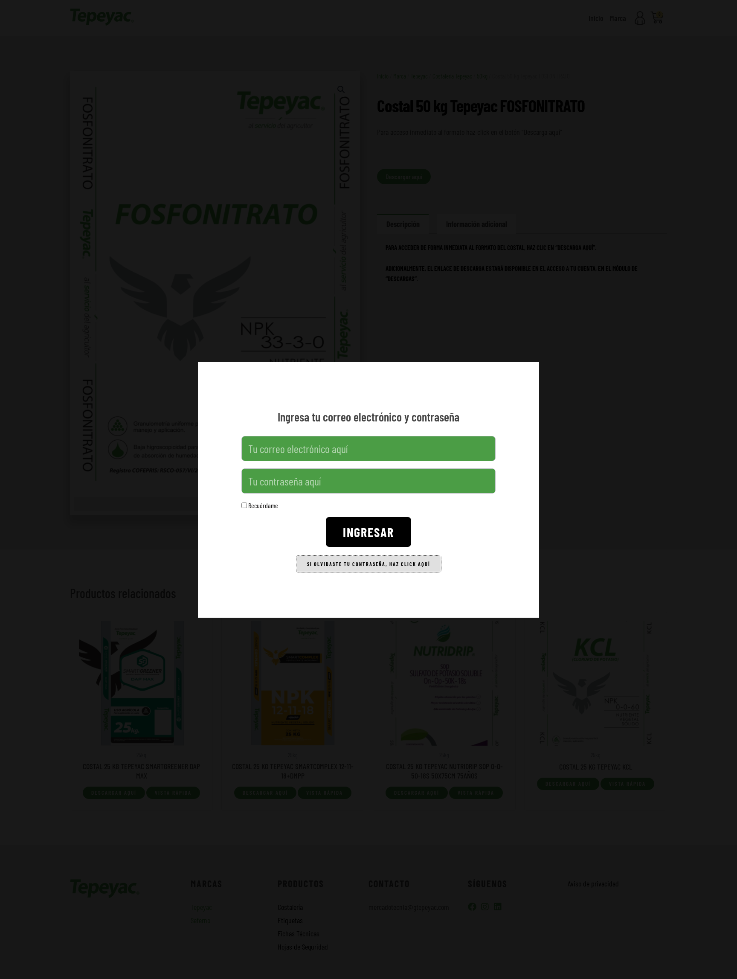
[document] (368, 489)
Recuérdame (262, 505)
